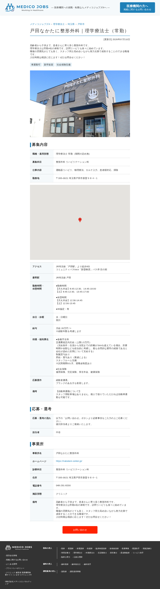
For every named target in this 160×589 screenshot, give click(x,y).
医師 (63, 548)
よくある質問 (11, 564)
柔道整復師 (125, 553)
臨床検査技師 (101, 548)
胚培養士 (113, 553)
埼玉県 (71, 24)
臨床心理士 (65, 557)
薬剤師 (64, 571)
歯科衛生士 (76, 564)
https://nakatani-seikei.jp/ (69, 461)
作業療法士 (90, 553)
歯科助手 (87, 564)
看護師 (70, 548)
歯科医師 (64, 564)
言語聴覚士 (102, 553)
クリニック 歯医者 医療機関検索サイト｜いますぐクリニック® (18, 573)
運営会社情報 (11, 555)
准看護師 (80, 548)
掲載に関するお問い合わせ (17, 560)
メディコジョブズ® (40, 24)
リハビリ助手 (138, 553)
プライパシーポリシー (15, 568)
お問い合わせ (80, 530)
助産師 (89, 548)
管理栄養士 (65, 553)
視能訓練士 (147, 548)
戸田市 (81, 24)
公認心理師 (78, 557)
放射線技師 (114, 548)
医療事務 (125, 548)
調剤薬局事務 (75, 571)
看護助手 (136, 548)
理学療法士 (59, 24)
